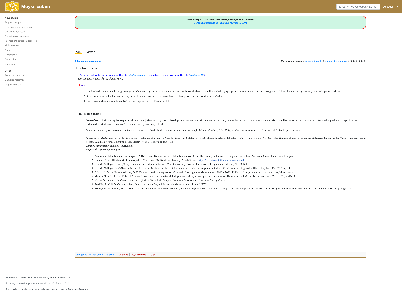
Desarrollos (11, 54)
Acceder (388, 6)
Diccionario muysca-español (20, 27)
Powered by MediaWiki (21, 277)
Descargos (85, 289)
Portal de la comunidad (17, 75)
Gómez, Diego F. (313, 61)
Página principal (13, 22)
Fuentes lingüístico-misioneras (21, 40)
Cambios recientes (14, 79)
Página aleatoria (13, 84)
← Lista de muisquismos (88, 61)
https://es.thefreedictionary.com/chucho (220, 160)
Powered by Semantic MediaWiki (53, 277)
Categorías (81, 254)
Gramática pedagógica (17, 36)
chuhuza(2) (196, 75)
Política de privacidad (17, 289)
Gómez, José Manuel (336, 61)
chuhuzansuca (137, 75)
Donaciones (11, 64)
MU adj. (153, 254)
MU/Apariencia (138, 254)
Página (78, 51)
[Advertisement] (33, 112)
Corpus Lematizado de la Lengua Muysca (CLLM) (220, 23)
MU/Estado (122, 254)
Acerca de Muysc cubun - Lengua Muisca (54, 289)
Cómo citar (10, 59)
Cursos (8, 50)
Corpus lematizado (15, 31)
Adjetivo (109, 254)
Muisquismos (12, 45)
